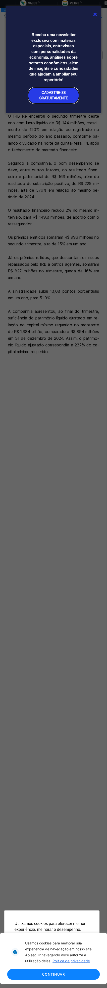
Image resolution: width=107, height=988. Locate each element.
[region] (53, 958)
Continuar (53, 974)
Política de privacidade (71, 961)
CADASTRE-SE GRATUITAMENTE (53, 95)
